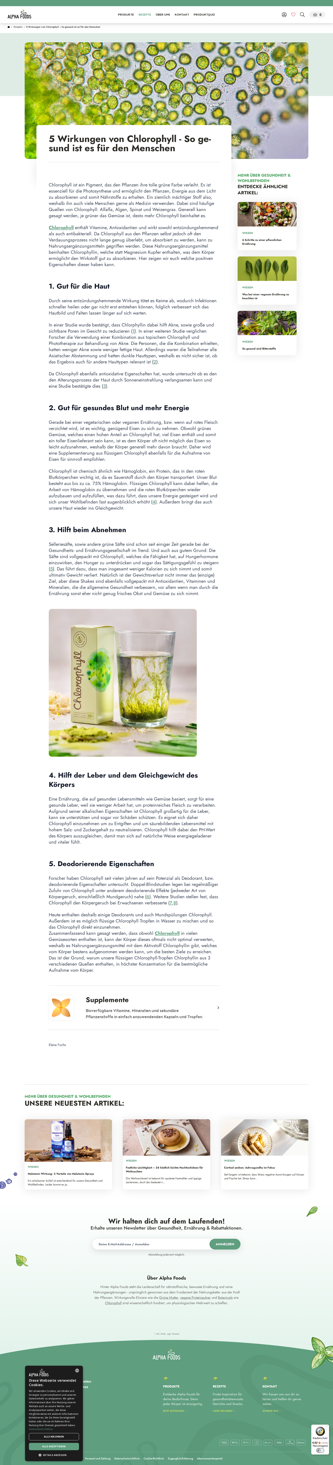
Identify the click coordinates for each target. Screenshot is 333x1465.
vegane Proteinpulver (195, 1297)
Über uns (163, 15)
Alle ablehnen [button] (54, 1436)
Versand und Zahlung (97, 1458)
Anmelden (225, 1244)
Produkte (126, 15)
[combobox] (77, 1370)
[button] (54, 1455)
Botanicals (225, 1297)
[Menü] (327, 1427)
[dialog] (54, 1413)
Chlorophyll (113, 1303)
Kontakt (182, 15)
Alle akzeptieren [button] (54, 1446)
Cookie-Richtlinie (154, 1458)
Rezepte (145, 15)
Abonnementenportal (209, 1458)
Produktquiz (204, 15)
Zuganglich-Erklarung (180, 1458)
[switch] (320, 1450)
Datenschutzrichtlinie (127, 1458)
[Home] (9, 27)
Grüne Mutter (168, 1297)
